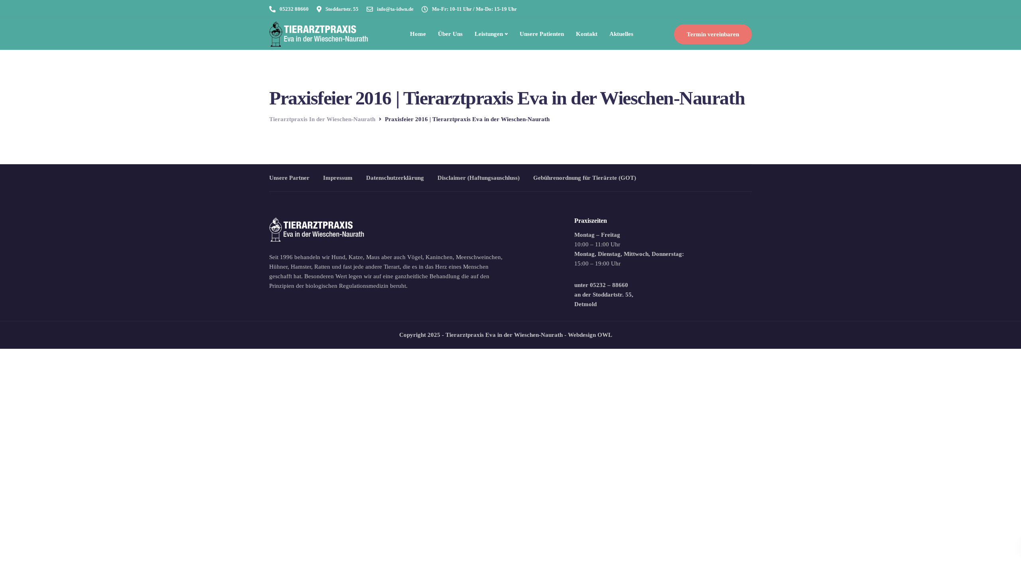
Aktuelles (621, 34)
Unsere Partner (289, 178)
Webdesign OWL (590, 335)
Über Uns (450, 34)
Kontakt (586, 34)
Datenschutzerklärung (395, 178)
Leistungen (489, 34)
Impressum (338, 178)
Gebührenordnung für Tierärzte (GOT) (584, 178)
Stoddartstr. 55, (613, 294)
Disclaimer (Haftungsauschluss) (479, 178)
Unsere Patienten (542, 34)
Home (418, 34)
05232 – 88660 (609, 285)
